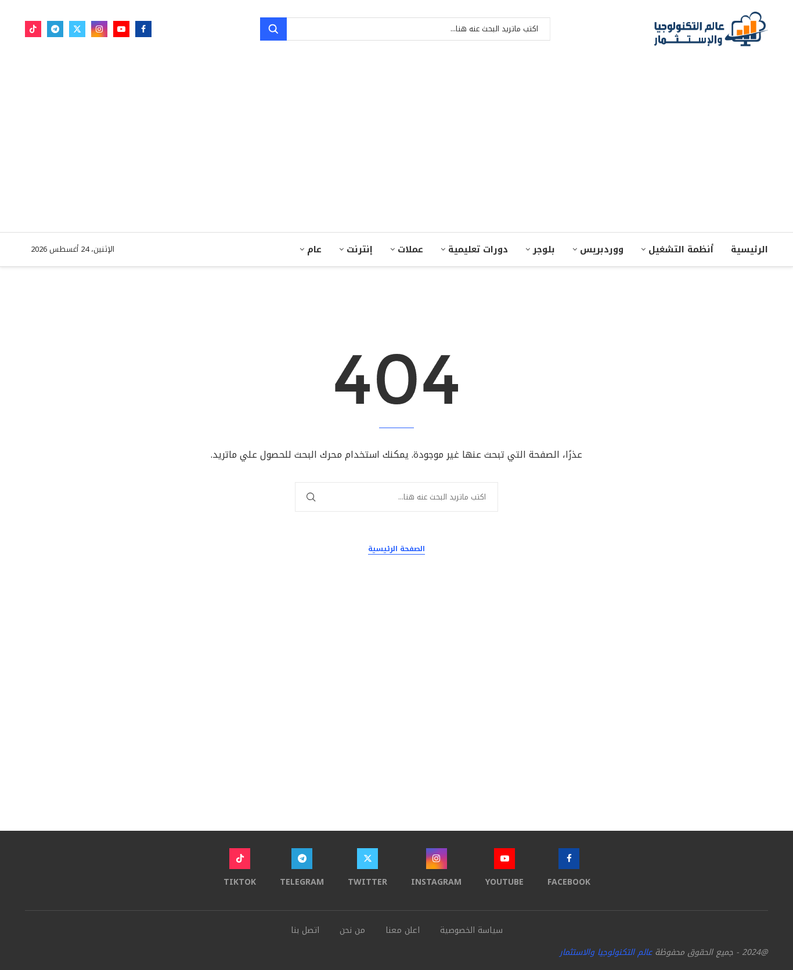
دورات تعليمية (478, 249)
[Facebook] (143, 29)
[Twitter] (77, 29)
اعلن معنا (402, 930)
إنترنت (360, 249)
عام (314, 249)
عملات (410, 249)
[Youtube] (121, 29)
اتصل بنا (305, 930)
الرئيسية (749, 249)
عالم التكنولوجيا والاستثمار (606, 952)
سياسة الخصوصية (471, 930)
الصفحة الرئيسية (396, 549)
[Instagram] (99, 29)
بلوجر (544, 249)
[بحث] (273, 29)
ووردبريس (601, 249)
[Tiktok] (33, 29)
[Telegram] (55, 29)
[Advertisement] (396, 145)
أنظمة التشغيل (680, 249)
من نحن (352, 930)
